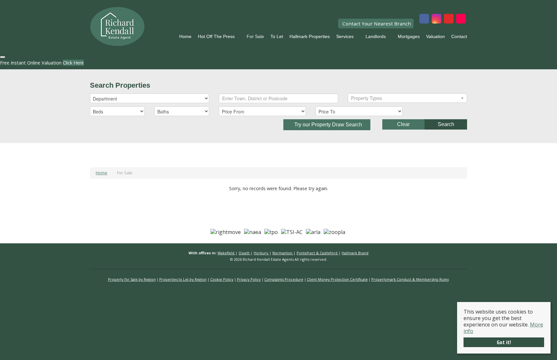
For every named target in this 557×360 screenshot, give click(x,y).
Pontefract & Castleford (317, 252)
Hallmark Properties (309, 36)
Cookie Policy (221, 279)
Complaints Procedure (283, 279)
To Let (276, 36)
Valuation (435, 36)
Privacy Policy (249, 279)
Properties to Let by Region (183, 279)
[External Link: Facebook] (424, 19)
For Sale (255, 36)
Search (446, 124)
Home (185, 36)
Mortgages (409, 36)
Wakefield (226, 252)
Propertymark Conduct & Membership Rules (410, 279)
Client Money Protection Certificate (337, 279)
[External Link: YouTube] (449, 19)
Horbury (261, 252)
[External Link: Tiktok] (461, 19)
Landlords (376, 36)
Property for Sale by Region (132, 279)
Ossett (244, 252)
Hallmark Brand (355, 252)
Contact (459, 36)
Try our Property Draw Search (327, 124)
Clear (403, 124)
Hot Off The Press (216, 36)
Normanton (282, 252)
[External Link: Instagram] (436, 19)
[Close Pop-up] (2, 57)
